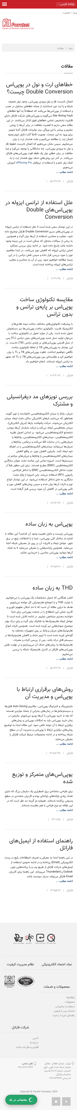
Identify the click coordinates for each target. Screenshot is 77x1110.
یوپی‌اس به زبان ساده (49, 524)
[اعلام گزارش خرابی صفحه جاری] (56, 1101)
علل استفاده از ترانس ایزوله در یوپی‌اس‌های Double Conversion (39, 210)
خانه (71, 48)
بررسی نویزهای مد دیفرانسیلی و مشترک (40, 400)
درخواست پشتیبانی (65, 1006)
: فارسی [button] (67, 4)
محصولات (70, 1002)
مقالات (60, 48)
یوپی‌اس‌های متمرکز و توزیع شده (42, 778)
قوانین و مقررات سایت (27, 1047)
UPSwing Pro (24, 163)
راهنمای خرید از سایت (64, 1015)
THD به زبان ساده (53, 588)
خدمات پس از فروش (64, 1011)
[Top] (66, 1101)
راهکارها (71, 997)
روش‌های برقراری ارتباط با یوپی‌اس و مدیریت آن (45, 693)
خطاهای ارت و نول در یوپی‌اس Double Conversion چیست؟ (39, 88)
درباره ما (34, 1043)
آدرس (35, 1038)
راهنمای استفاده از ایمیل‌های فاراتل (41, 845)
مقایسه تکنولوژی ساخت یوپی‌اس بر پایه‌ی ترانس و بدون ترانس (44, 307)
